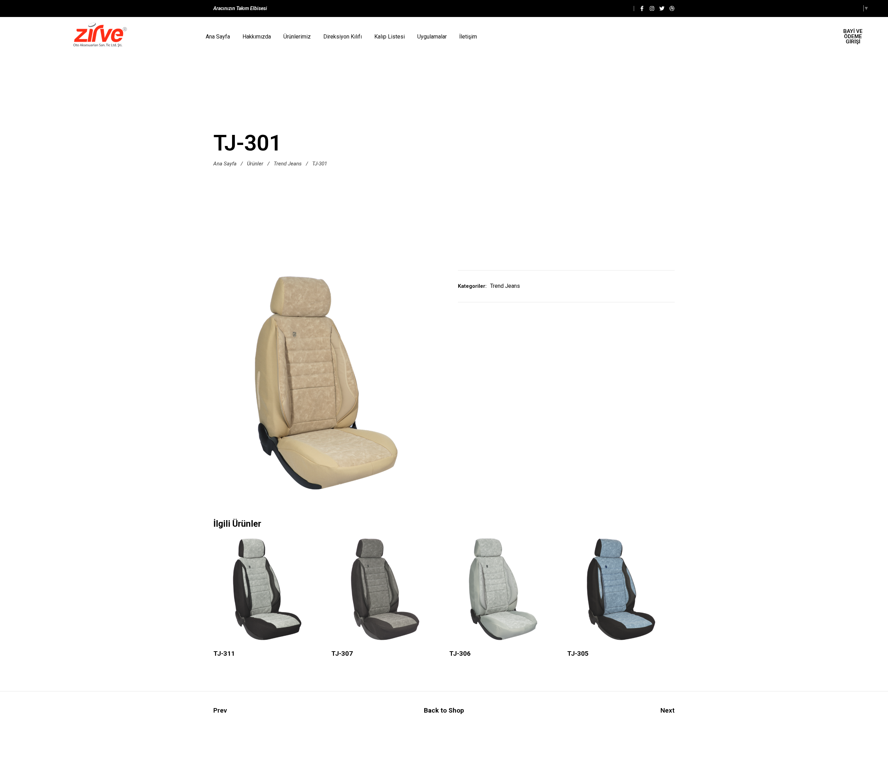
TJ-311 (224, 653)
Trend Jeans (288, 164)
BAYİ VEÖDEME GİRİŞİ (853, 36)
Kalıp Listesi (389, 36)
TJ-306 (460, 653)
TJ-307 (342, 653)
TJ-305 (578, 653)
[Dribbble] (672, 8)
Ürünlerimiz (297, 36)
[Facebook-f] (641, 8)
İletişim (468, 36)
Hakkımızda (256, 36)
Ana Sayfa (218, 36)
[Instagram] (652, 8)
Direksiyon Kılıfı (342, 36)
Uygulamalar (432, 36)
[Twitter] (662, 8)
